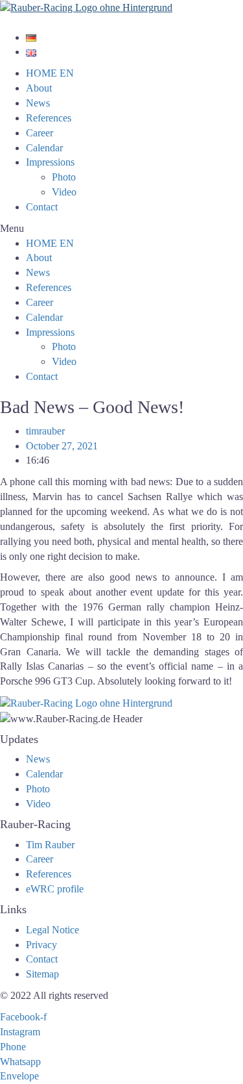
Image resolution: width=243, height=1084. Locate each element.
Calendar (44, 147)
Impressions (50, 162)
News (38, 102)
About (39, 88)
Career (39, 132)
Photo (64, 177)
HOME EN (50, 73)
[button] (121, 228)
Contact (42, 206)
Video (64, 191)
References (48, 117)
